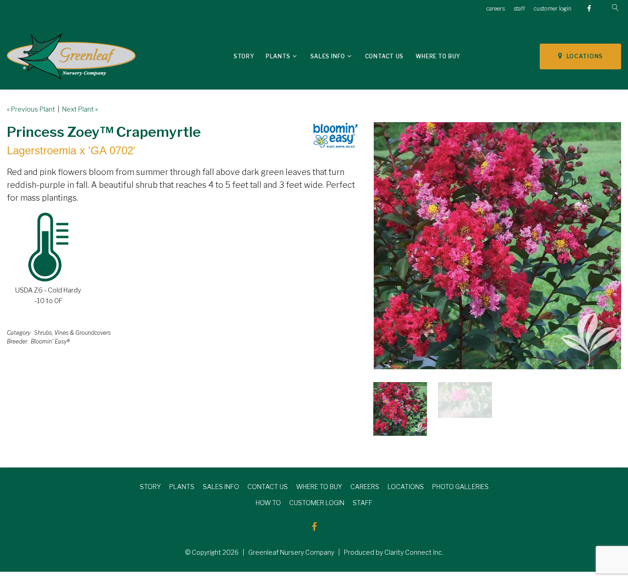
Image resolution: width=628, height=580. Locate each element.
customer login (552, 8)
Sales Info (327, 56)
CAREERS (364, 486)
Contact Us (384, 56)
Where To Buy (438, 56)
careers (495, 8)
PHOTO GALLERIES (460, 486)
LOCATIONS (583, 56)
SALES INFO (221, 486)
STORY (150, 486)
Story (244, 56)
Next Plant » (80, 109)
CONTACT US (267, 486)
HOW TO (268, 503)
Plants (278, 56)
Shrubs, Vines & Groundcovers (72, 332)
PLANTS (181, 486)
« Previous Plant (31, 109)
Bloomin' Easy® (50, 341)
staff (519, 8)
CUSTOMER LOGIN (316, 503)
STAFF (362, 503)
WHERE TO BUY (319, 486)
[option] (497, 245)
